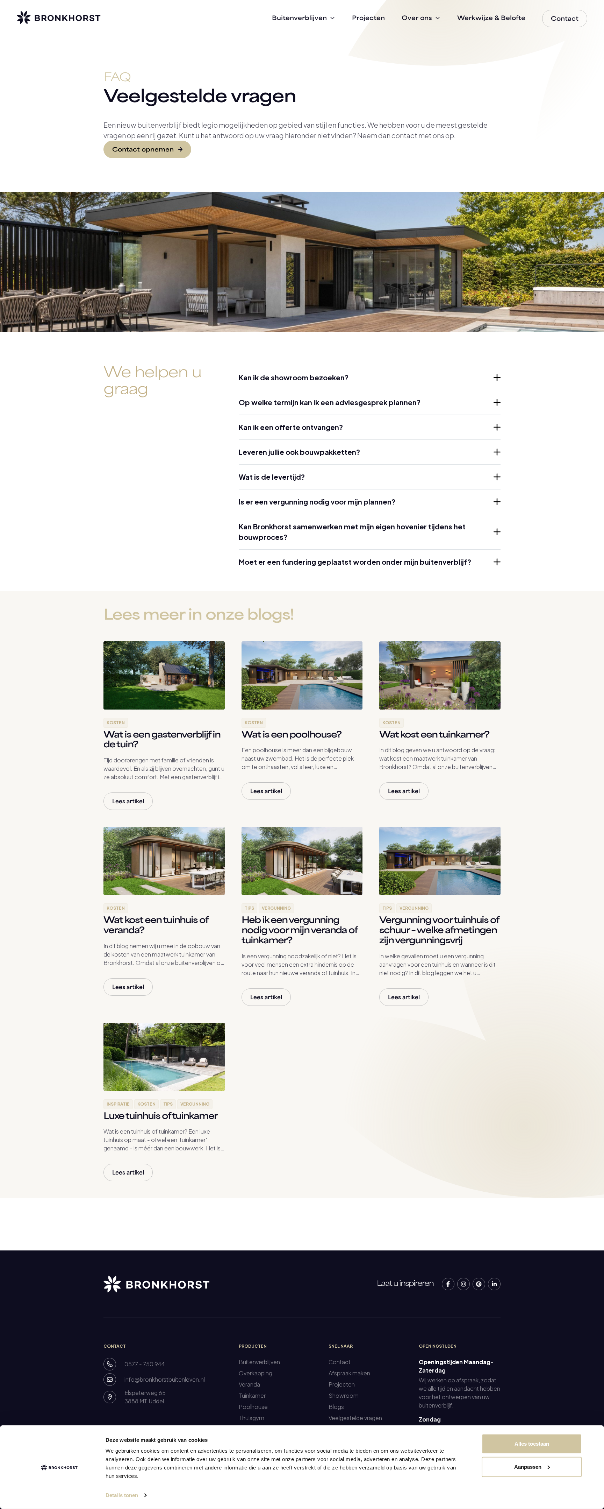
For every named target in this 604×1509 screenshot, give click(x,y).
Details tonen (122, 1495)
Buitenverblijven (259, 1362)
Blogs (336, 1406)
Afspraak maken (349, 1373)
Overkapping (255, 1373)
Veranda (249, 1384)
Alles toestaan (532, 1444)
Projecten (342, 1384)
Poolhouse (253, 1406)
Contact (340, 1362)
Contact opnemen (143, 150)
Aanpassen (527, 1466)
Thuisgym (251, 1418)
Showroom (344, 1395)
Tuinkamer (252, 1395)
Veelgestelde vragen (355, 1418)
